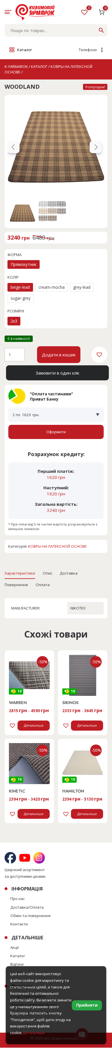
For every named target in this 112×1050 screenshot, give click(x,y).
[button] (99, 355)
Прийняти (87, 1005)
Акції (14, 947)
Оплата (43, 584)
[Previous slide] (13, 147)
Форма (14, 254)
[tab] (20, 573)
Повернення (16, 584)
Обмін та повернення (30, 915)
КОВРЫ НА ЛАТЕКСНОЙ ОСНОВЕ (57, 546)
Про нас (17, 898)
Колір (13, 277)
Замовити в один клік (57, 373)
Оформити (56, 431)
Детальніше (33, 725)
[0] (85, 13)
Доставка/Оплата (27, 907)
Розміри (15, 311)
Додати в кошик (59, 355)
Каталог (17, 955)
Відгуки (17, 964)
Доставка (69, 573)
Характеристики (20, 573)
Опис (47, 573)
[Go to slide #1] (22, 211)
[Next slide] (96, 147)
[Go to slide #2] (52, 211)
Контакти (19, 924)
